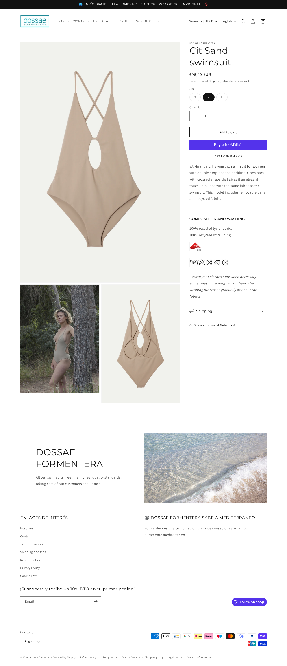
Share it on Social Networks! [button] (214, 325)
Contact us (28, 536)
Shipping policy (154, 657)
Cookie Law (28, 576)
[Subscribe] (96, 601)
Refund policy (30, 560)
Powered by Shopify (64, 657)
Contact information (199, 657)
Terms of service (31, 544)
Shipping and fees (33, 552)
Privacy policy (108, 657)
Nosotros (27, 528)
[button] (63, 21)
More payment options (228, 155)
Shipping (215, 81)
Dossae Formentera (40, 657)
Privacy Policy (30, 568)
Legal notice (175, 657)
